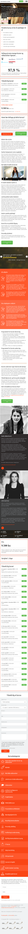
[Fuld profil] (2, 468)
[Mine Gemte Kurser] (24, 1)
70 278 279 (13, 906)
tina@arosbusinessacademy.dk (17, 395)
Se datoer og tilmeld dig (20, 133)
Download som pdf (7, 134)
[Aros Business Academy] (5, 1)
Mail (2, 716)
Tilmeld (21, 1)
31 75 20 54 (7, 396)
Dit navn (3, 710)
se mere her (17, 111)
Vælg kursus (3, 699)
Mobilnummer (4, 721)
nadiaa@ (3, 464)
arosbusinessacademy (9, 464)
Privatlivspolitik (4, 915)
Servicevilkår (11, 915)
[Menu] (26, 1)
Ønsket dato (3, 705)
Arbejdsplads (4, 727)
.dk (14, 464)
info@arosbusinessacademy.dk (7, 907)
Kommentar (3, 733)
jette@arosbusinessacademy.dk (7, 524)
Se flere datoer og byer (7, 104)
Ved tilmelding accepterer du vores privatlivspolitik (10, 900)
